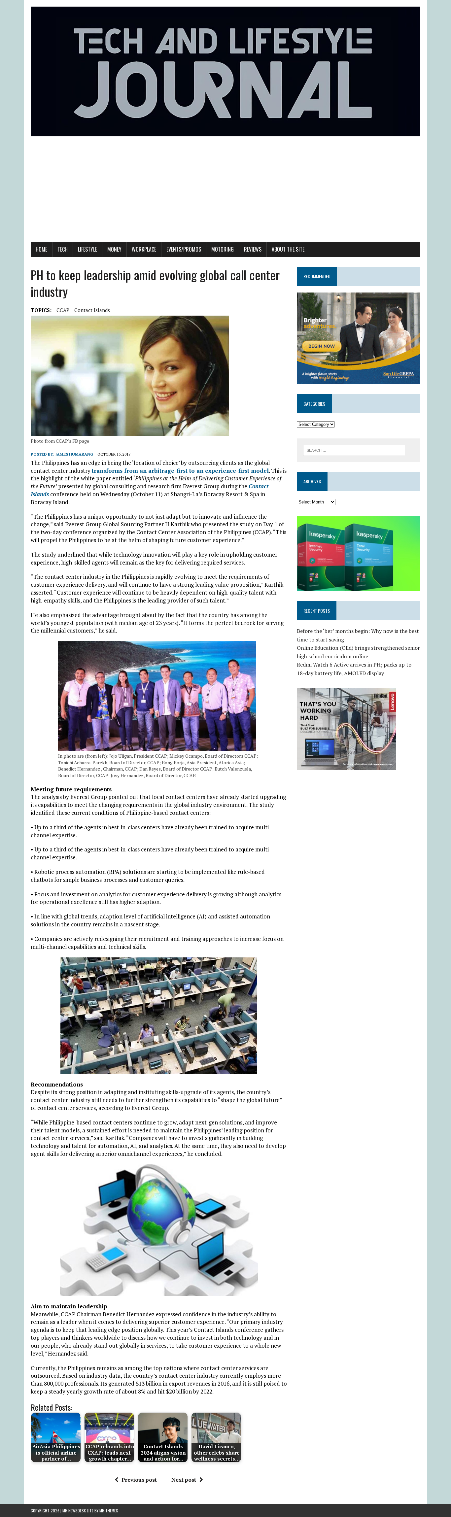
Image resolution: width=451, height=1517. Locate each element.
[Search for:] (354, 449)
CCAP (62, 310)
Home (41, 249)
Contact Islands (92, 310)
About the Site (288, 249)
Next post (183, 1479)
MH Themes (108, 1510)
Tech (62, 249)
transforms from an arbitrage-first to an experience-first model (180, 470)
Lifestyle (87, 249)
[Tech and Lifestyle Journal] (225, 71)
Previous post (139, 1479)
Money (114, 249)
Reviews (252, 249)
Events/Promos (183, 249)
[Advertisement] (225, 192)
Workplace (144, 249)
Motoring (222, 249)
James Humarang (74, 454)
